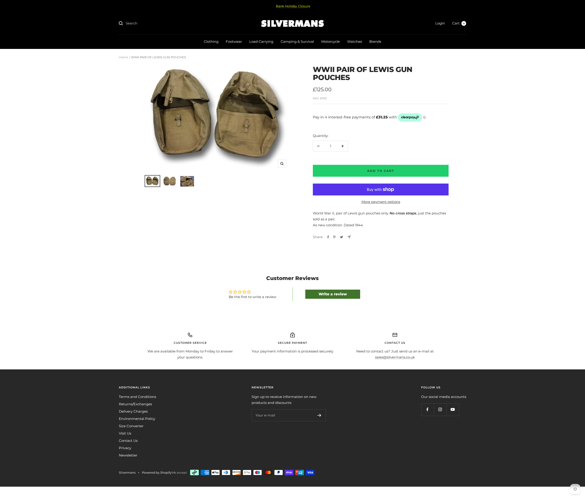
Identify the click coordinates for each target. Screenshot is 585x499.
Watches (354, 41)
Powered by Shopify (156, 472)
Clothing (211, 41)
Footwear (234, 41)
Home (123, 57)
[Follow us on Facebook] (427, 409)
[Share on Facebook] (328, 237)
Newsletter (128, 455)
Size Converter (131, 426)
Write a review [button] (333, 294)
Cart (458, 23)
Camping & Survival (297, 41)
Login (440, 23)
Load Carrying (261, 41)
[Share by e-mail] (349, 236)
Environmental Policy (137, 418)
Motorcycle (330, 41)
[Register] (319, 415)
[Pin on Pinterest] (334, 237)
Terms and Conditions (137, 397)
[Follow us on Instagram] (440, 409)
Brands (375, 41)
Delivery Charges (133, 411)
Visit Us (125, 433)
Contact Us (128, 440)
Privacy (125, 448)
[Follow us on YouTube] (452, 409)
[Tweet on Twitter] (341, 237)
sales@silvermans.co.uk (395, 357)
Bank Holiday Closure (293, 6)
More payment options (381, 202)
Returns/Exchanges (135, 404)
